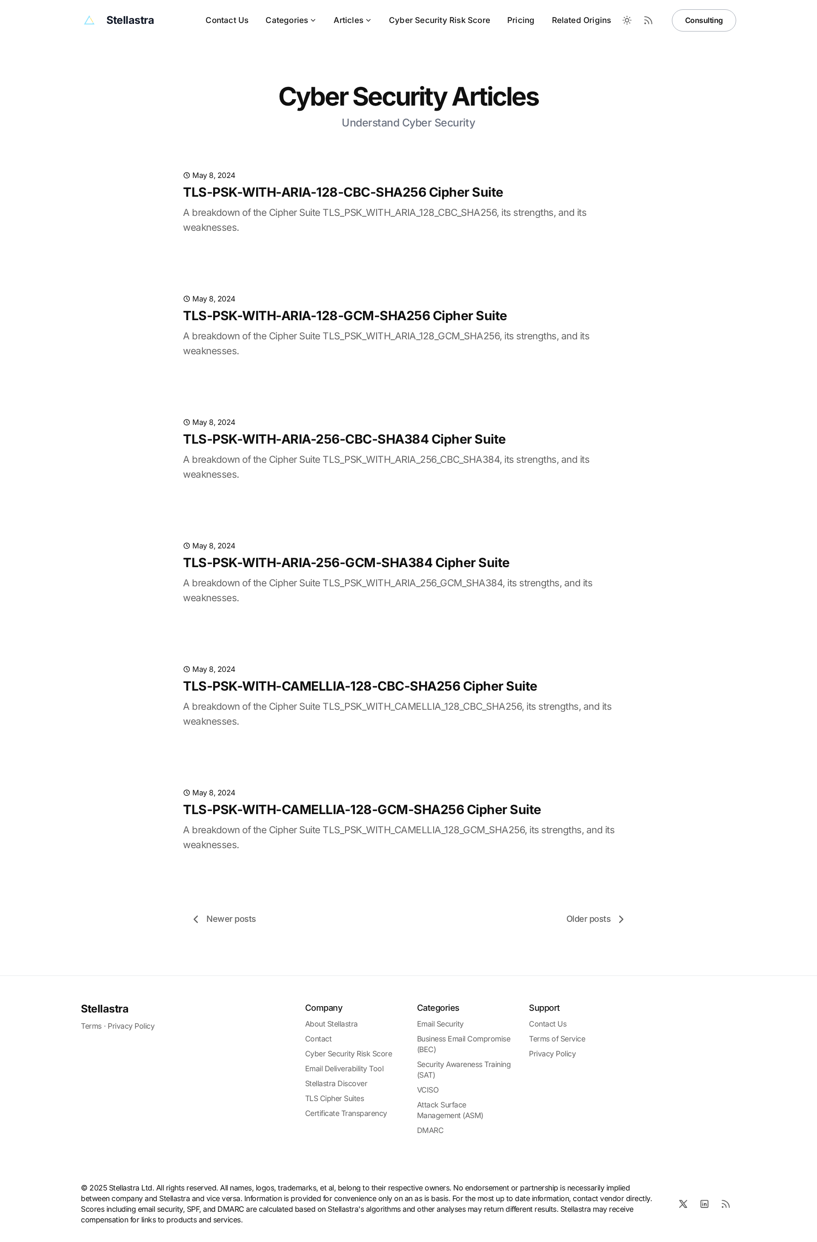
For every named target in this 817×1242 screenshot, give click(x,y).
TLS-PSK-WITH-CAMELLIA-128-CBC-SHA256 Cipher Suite (360, 686)
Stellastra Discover (336, 1083)
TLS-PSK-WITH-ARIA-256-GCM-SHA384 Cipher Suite (346, 562)
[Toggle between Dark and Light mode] (627, 20)
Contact (318, 1038)
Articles (348, 20)
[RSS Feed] (648, 20)
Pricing (520, 20)
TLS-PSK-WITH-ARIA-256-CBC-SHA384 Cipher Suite (344, 439)
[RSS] (725, 1203)
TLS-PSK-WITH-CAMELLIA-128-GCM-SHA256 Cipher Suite (362, 809)
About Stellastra (331, 1023)
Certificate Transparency (346, 1113)
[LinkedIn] (704, 1203)
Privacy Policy (131, 1025)
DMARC (430, 1130)
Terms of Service (557, 1038)
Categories (287, 20)
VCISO (428, 1089)
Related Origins (581, 20)
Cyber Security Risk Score (439, 20)
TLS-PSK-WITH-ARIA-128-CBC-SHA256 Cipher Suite (343, 192)
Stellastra (105, 1008)
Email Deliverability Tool (344, 1068)
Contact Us (227, 20)
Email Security (440, 1023)
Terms (91, 1025)
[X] (683, 1203)
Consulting (704, 20)
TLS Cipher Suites (334, 1098)
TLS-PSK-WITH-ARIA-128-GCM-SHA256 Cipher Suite (345, 315)
